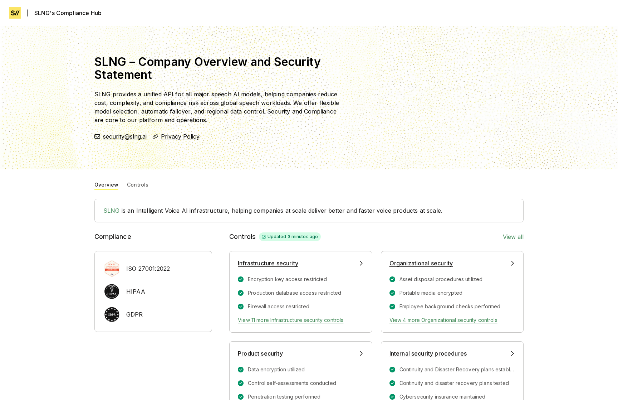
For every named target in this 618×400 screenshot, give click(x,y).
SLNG (111, 210)
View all (513, 236)
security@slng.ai (125, 136)
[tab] (106, 184)
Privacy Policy (180, 136)
